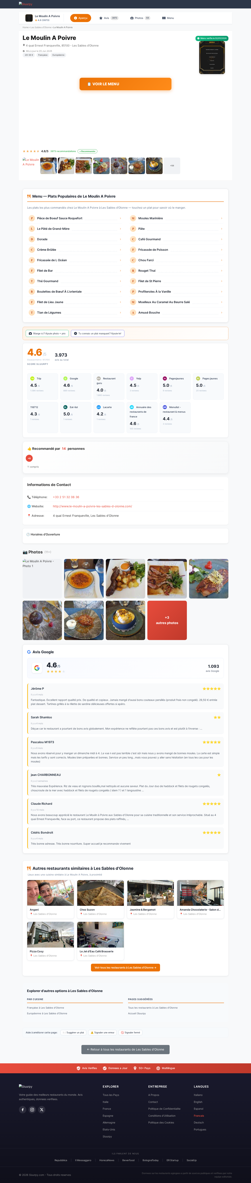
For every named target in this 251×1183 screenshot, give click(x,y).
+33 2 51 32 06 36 (66, 497)
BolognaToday (151, 1160)
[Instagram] (32, 1109)
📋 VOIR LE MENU (103, 84)
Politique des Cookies (161, 1122)
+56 (172, 165)
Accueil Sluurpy (137, 1013)
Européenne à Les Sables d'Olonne (47, 1013)
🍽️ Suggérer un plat (73, 1032)
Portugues (200, 1129)
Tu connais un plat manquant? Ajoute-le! (99, 333)
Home (26, 27)
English (198, 1101)
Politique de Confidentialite (164, 1108)
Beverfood (128, 1160)
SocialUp (192, 1160)
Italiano (198, 1094)
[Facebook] (22, 1109)
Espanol (198, 1108)
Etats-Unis (109, 1129)
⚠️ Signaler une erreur (102, 1032)
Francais (199, 1115)
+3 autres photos (167, 620)
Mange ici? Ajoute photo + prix (49, 333)
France (107, 1108)
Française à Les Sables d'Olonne (45, 1007)
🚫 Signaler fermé (130, 1032)
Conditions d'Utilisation (161, 1115)
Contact (153, 1101)
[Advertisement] (125, 119)
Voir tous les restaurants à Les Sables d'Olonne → (125, 967)
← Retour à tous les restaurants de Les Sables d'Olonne (125, 1049)
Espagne (108, 1115)
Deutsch (199, 1122)
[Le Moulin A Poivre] (31, 166)
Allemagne (109, 1122)
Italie (105, 1101)
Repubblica (61, 1160)
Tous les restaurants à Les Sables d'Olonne (153, 1007)
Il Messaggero (83, 1160)
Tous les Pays (111, 1094)
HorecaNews (106, 1160)
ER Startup (173, 1160)
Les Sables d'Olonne (41, 27)
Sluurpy (107, 1136)
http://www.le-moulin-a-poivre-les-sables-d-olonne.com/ (92, 506)
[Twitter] (41, 1109)
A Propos (153, 1094)
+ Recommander (87, 151)
